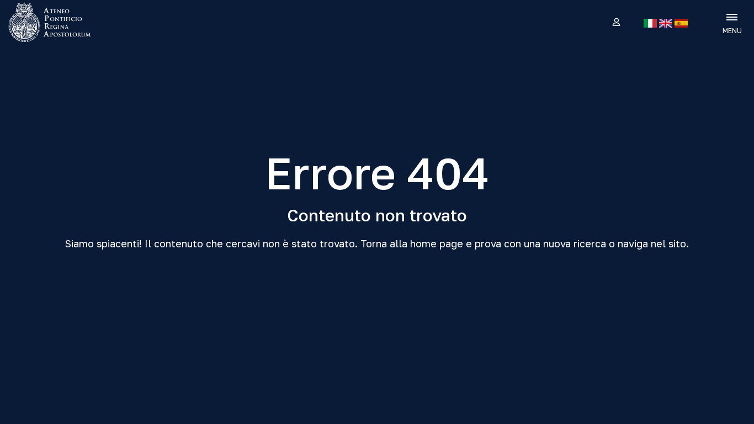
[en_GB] (665, 23)
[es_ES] (681, 23)
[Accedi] (616, 22)
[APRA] (95, 22)
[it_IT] (650, 23)
